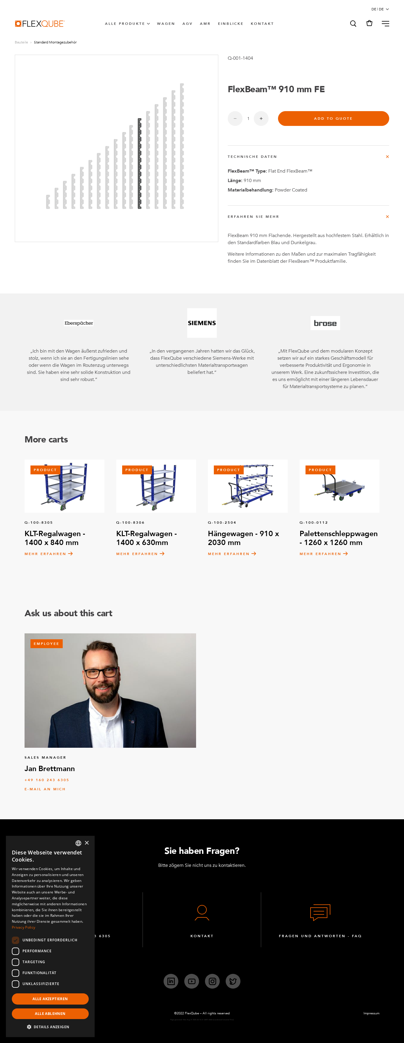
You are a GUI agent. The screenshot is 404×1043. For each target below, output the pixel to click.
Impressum (371, 1013)
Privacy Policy (23, 927)
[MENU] (383, 23)
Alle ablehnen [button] (50, 1013)
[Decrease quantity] (235, 118)
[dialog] (50, 936)
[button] (353, 24)
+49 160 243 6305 (47, 780)
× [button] (86, 843)
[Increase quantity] (261, 118)
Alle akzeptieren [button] (50, 998)
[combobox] (78, 843)
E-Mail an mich (45, 789)
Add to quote (333, 118)
